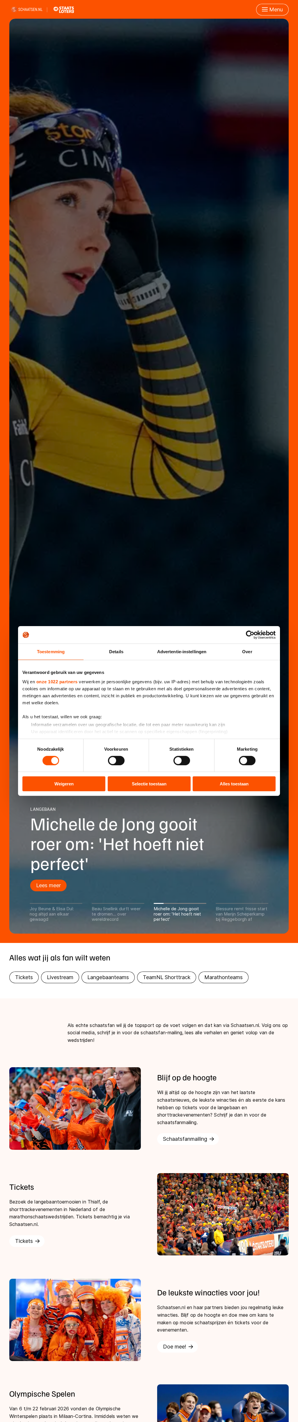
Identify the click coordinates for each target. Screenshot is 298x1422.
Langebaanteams (108, 977)
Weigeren (64, 783)
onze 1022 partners (57, 681)
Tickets (24, 977)
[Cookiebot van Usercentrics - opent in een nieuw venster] (250, 634)
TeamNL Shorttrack (166, 977)
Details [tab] (116, 651)
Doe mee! (174, 1347)
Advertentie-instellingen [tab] (181, 651)
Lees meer (18, 885)
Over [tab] (247, 651)
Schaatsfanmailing (185, 1139)
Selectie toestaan (149, 783)
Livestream (60, 977)
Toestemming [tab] (51, 651)
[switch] (116, 760)
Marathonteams (223, 977)
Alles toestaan (234, 783)
